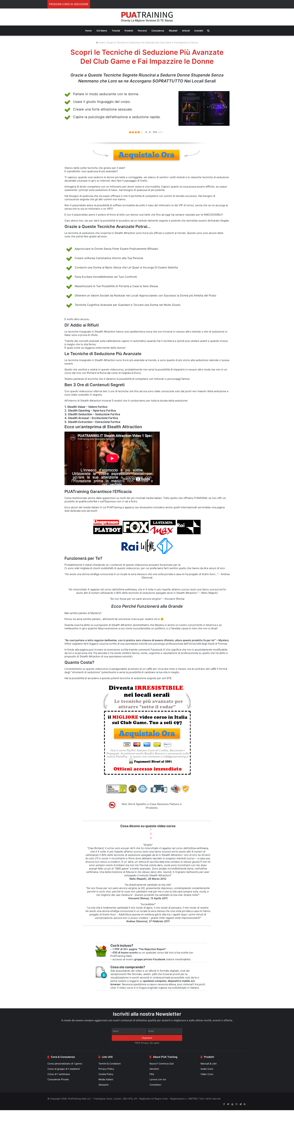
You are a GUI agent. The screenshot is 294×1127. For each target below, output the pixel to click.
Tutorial (116, 30)
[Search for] (208, 30)
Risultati (173, 30)
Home (88, 30)
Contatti (198, 30)
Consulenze (157, 30)
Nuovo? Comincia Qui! (162, 1063)
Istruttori (154, 1069)
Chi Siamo (101, 30)
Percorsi (142, 30)
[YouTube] (232, 1104)
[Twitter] (228, 1104)
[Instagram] (236, 1104)
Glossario (104, 1084)
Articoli (186, 30)
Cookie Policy (106, 1074)
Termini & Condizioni (110, 1063)
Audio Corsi (207, 1069)
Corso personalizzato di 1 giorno (64, 1063)
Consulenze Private (58, 1079)
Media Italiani (106, 1079)
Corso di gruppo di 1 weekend (63, 1069)
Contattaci (155, 1084)
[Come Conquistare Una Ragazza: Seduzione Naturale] (147, 17)
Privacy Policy (106, 1069)
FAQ (152, 1074)
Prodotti (129, 30)
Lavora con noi (158, 1079)
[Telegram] (240, 1104)
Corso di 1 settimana (58, 1074)
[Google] (244, 1104)
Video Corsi (207, 1074)
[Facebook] (224, 1104)
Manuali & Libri (209, 1063)
